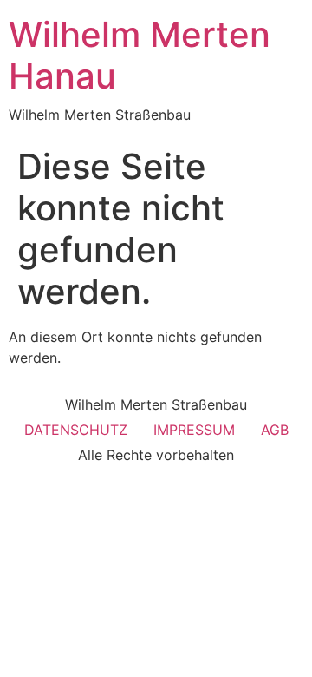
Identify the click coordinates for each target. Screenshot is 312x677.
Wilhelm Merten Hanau (139, 55)
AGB (275, 429)
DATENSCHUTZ (75, 429)
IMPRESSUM (194, 429)
